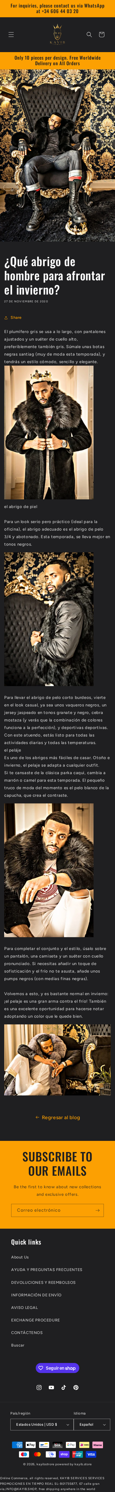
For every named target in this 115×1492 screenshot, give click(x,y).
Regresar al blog (61, 1117)
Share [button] (16, 317)
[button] (11, 34)
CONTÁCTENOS (27, 1332)
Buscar (18, 1345)
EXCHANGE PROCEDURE (35, 1320)
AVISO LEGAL (24, 1307)
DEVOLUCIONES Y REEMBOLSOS (43, 1282)
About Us (20, 1257)
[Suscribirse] (97, 1210)
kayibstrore (45, 1464)
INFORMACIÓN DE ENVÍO (36, 1295)
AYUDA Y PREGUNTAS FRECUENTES (47, 1269)
